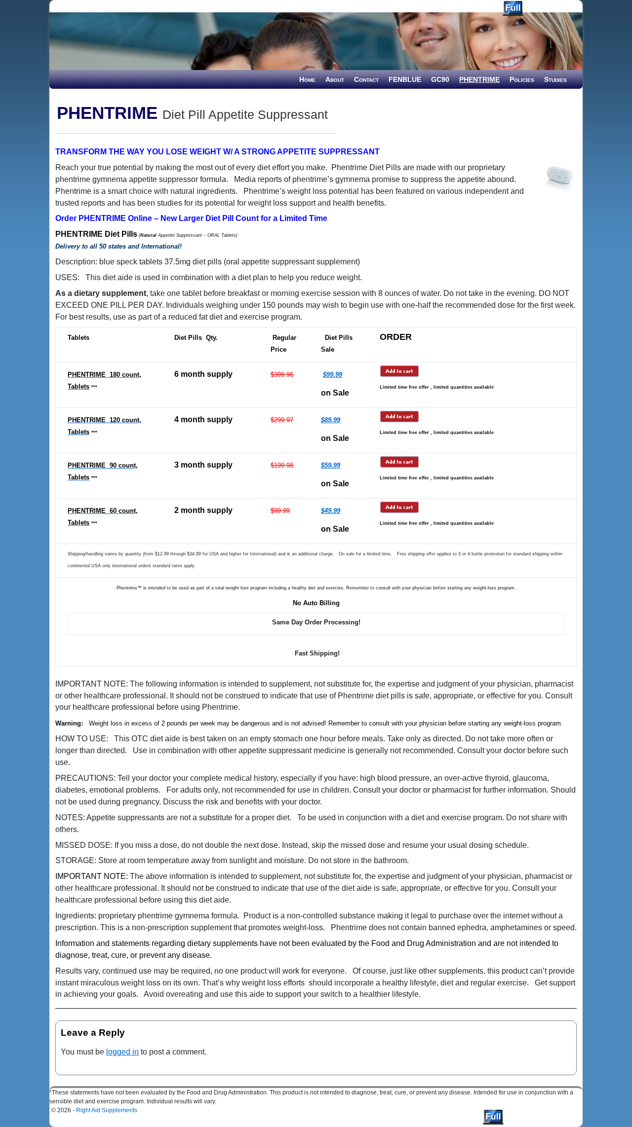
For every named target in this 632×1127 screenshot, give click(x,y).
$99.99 (332, 374)
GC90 (440, 79)
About (334, 79)
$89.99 (330, 420)
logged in (122, 1052)
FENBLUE (405, 79)
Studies (555, 79)
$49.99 (330, 510)
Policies (522, 79)
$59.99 (330, 465)
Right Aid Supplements (94, 6)
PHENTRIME (479, 79)
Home (307, 79)
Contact (366, 79)
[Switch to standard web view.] (513, 8)
